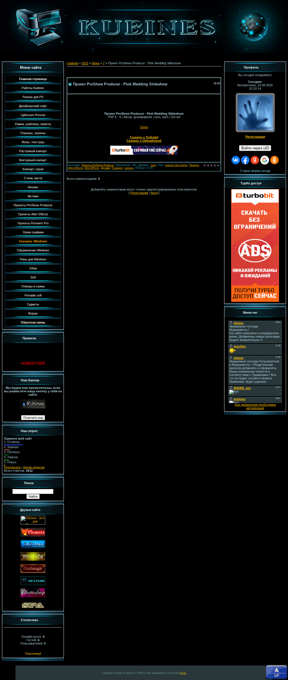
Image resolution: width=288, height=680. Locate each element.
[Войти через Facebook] (245, 160)
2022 (85, 63)
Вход (154, 192)
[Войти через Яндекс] (255, 160)
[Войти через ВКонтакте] (235, 160)
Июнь (96, 63)
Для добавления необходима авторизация (255, 406)
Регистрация (139, 192)
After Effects (91, 168)
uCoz (183, 673)
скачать (129, 168)
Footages (117, 168)
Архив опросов (33, 467)
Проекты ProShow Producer (98, 165)
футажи (105, 168)
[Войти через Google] (264, 160)
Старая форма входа (255, 170)
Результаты (12, 467)
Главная (72, 63)
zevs (153, 165)
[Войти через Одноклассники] (274, 160)
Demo (144, 127)
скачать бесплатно (176, 165)
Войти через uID (255, 148)
